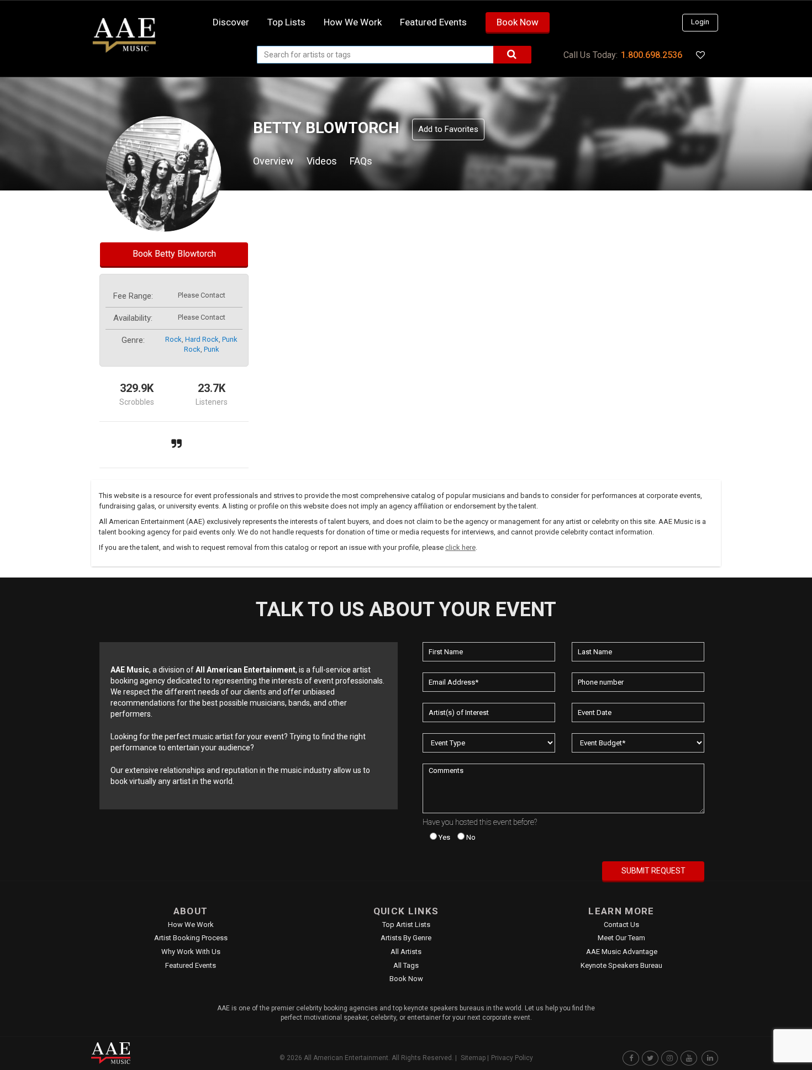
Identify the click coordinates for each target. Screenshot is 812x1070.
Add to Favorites (448, 129)
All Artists (406, 951)
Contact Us (621, 924)
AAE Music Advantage (621, 951)
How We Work (191, 924)
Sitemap (473, 1058)
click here (460, 547)
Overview (273, 161)
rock (173, 339)
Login (700, 22)
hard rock (202, 339)
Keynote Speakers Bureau (621, 965)
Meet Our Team (621, 938)
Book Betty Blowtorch (174, 253)
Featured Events (433, 22)
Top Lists (286, 22)
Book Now (518, 22)
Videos (322, 161)
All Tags (406, 965)
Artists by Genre (406, 938)
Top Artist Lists (406, 924)
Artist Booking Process (191, 938)
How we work (353, 22)
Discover (231, 22)
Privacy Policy (512, 1058)
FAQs (361, 161)
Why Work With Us (190, 951)
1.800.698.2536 (651, 55)
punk (211, 349)
